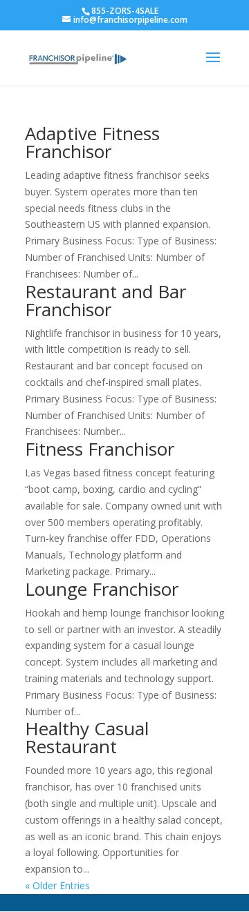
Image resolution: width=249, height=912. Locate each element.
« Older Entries (57, 885)
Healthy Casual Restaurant (87, 737)
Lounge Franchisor (101, 588)
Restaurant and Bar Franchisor (105, 300)
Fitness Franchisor (99, 448)
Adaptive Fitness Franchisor (92, 142)
